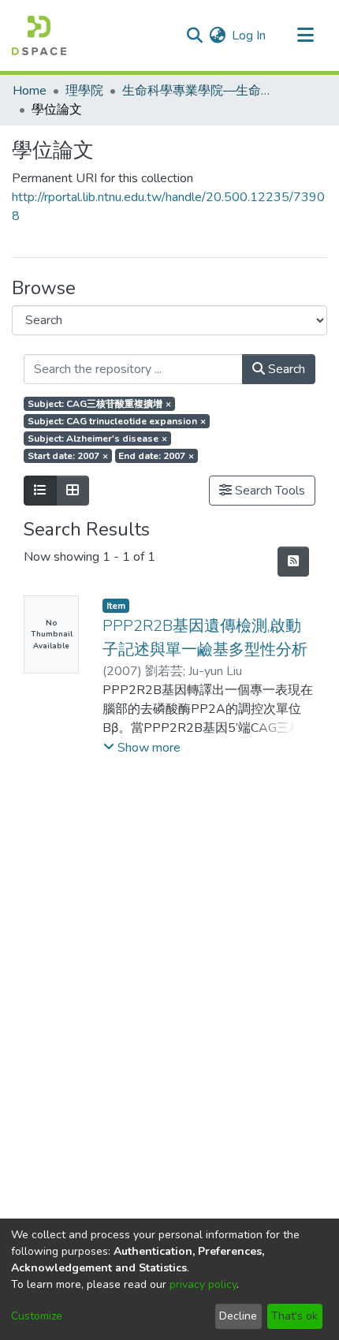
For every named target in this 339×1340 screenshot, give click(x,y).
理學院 (84, 90)
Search (285, 369)
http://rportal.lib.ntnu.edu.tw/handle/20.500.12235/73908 (168, 206)
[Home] (39, 35)
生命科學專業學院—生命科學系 (201, 90)
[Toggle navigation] (305, 35)
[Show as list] (40, 491)
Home (30, 90)
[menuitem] (217, 35)
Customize (36, 1315)
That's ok (294, 1315)
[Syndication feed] (293, 562)
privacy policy (203, 1284)
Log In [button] (249, 35)
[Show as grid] (72, 491)
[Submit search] (194, 35)
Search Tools (268, 490)
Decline (238, 1315)
